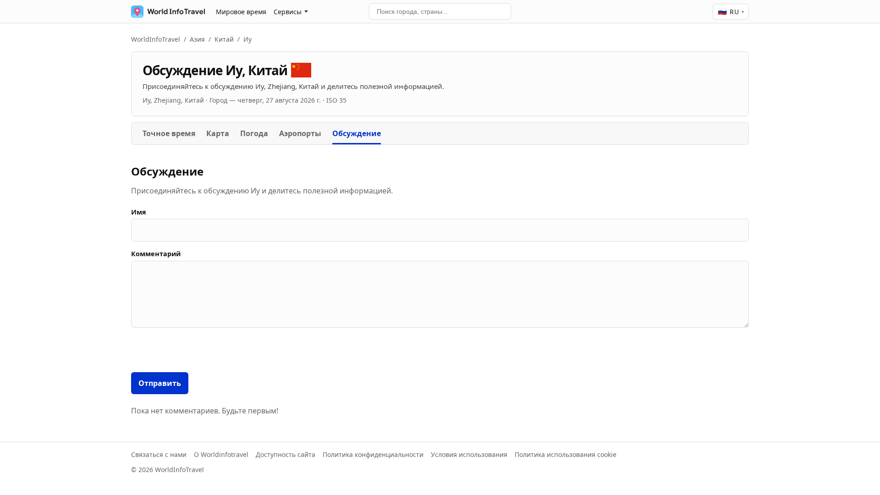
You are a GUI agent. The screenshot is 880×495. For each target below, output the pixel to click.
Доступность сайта (285, 454)
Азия (197, 39)
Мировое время (241, 11)
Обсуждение (356, 133)
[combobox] (440, 11)
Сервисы (288, 11)
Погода (254, 133)
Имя (138, 212)
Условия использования (469, 454)
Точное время (169, 133)
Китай (224, 39)
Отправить (159, 383)
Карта (217, 133)
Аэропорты (300, 133)
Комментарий (156, 253)
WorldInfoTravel (155, 39)
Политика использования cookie (565, 454)
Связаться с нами (159, 454)
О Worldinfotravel (221, 454)
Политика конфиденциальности (373, 454)
